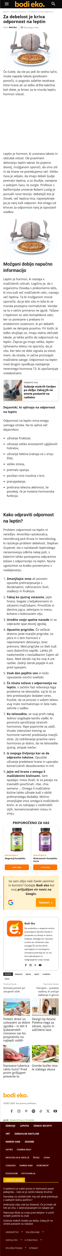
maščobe (46, 974)
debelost (18, 974)
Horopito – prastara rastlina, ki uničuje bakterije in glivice (47, 991)
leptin (36, 974)
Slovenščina (16, 1120)
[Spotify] (33, 1111)
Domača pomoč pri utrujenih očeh (14, 989)
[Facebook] (25, 964)
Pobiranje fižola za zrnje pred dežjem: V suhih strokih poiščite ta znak (28, 1214)
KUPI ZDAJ (17, 867)
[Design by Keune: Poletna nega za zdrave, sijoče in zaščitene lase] (45, 1007)
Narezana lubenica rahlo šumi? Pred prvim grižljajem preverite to (16, 1071)
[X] (35, 964)
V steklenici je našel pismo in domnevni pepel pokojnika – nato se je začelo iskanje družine (28, 1190)
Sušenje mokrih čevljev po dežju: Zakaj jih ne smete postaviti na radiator (40, 392)
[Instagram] (30, 964)
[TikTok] (40, 1111)
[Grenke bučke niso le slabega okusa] (45, 1053)
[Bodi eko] (29, 4)
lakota (28, 974)
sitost (7, 978)
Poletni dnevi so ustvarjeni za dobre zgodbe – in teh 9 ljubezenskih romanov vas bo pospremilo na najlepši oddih (16, 1029)
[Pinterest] (26, 1111)
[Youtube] (40, 964)
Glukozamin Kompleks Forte (45, 859)
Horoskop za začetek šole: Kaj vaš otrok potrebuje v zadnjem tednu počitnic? (30, 1198)
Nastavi (46, 902)
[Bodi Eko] (15, 944)
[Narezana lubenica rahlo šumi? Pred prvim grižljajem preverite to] (16, 1053)
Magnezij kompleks (15, 858)
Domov (6, 11)
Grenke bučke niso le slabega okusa (45, 1067)
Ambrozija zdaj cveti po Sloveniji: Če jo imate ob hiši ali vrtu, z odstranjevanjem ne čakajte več (29, 1206)
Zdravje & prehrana (18, 11)
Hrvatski (29, 1120)
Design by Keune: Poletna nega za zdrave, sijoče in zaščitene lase (44, 1024)
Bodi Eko (13, 27)
